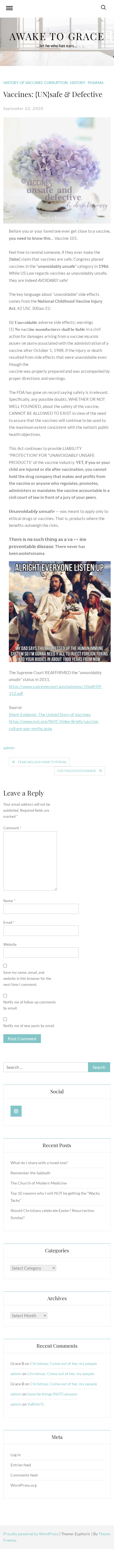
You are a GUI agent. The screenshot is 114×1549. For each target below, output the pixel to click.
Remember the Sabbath (30, 1172)
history (78, 82)
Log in (16, 1454)
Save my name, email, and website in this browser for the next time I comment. (27, 978)
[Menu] (9, 9)
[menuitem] (59, 480)
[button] (56, 480)
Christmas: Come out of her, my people (63, 1363)
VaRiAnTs (35, 1404)
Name (9, 901)
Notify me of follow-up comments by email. (29, 1005)
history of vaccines (23, 82)
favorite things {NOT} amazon (52, 1394)
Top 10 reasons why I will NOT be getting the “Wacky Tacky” (55, 1197)
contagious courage (76, 771)
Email (8, 922)
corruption (56, 82)
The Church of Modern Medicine (39, 1183)
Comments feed (24, 1475)
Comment (12, 828)
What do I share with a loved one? (39, 1162)
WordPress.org (24, 1485)
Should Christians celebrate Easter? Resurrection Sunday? (52, 1214)
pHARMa (95, 82)
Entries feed (21, 1464)
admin (8, 747)
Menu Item (16, 1111)
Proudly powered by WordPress (31, 1533)
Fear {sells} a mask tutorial (42, 762)
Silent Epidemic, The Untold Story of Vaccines (50, 714)
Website (10, 944)
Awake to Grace (57, 36)
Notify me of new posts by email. (29, 1026)
